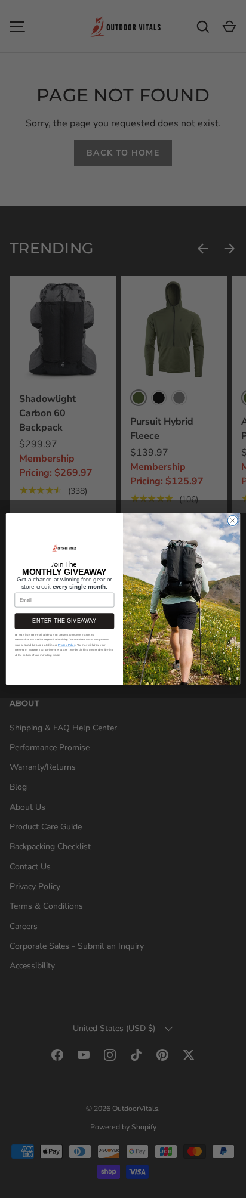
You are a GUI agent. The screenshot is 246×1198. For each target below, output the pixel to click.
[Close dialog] (232, 521)
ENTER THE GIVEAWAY (64, 621)
